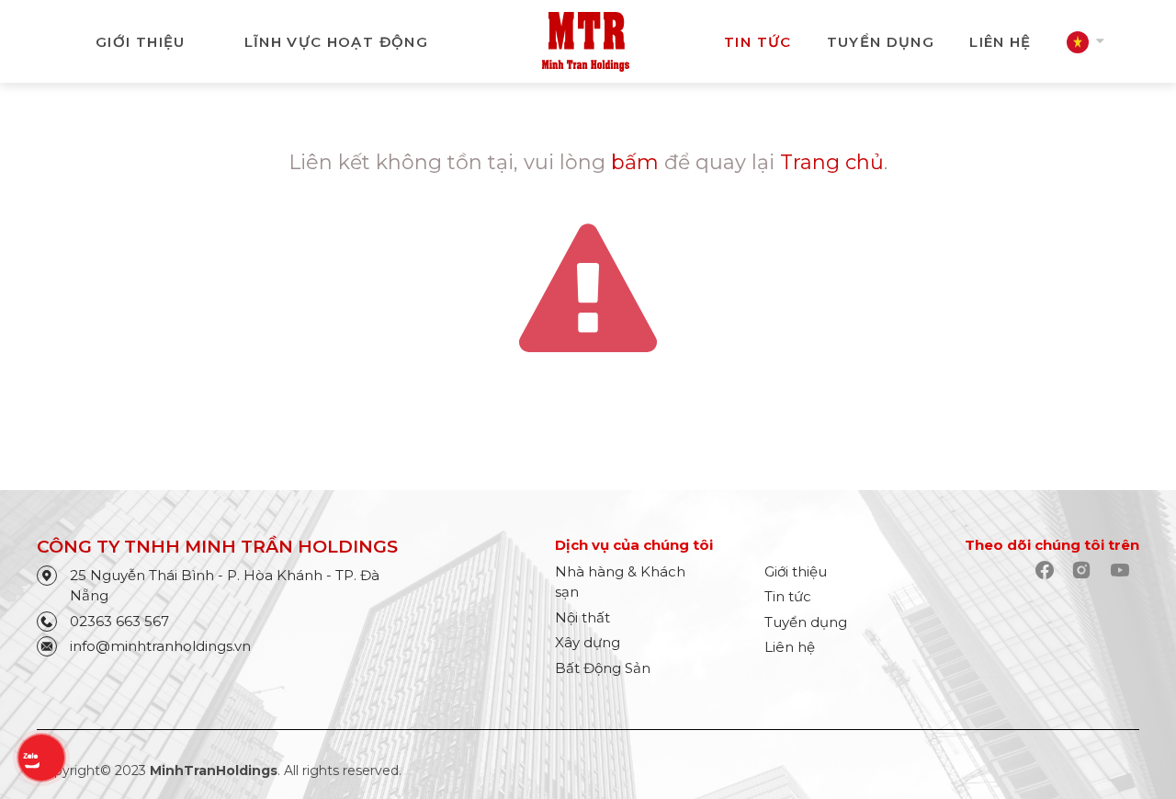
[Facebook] (1048, 571)
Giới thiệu (141, 42)
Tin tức (757, 42)
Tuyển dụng (881, 42)
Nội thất (582, 617)
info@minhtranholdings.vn (160, 646)
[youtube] (1124, 571)
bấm (635, 162)
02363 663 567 (119, 621)
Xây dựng (587, 642)
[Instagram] (1085, 571)
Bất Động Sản (602, 668)
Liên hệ (789, 647)
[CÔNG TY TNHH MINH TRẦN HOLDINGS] (585, 40)
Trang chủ (832, 162)
